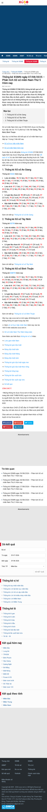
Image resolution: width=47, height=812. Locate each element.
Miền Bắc (6, 648)
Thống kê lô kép (9, 620)
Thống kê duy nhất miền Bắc (13, 586)
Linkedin (19, 427)
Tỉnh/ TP (5, 566)
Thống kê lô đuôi (9, 627)
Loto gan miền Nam (11, 341)
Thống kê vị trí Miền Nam (12, 599)
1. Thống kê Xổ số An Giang (15, 115)
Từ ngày (4, 555)
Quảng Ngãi (7, 664)
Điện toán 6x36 (8, 681)
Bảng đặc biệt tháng (12, 354)
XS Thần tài (7, 684)
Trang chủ (5, 72)
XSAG (12, 174)
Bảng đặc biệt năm (11, 358)
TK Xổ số (30, 56)
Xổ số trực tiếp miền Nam (14, 144)
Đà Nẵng (6, 667)
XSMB (8, 56)
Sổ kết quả (8, 384)
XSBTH (13, 273)
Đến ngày (5, 561)
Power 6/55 (7, 677)
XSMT (22, 56)
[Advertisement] (23, 28)
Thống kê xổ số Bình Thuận (24, 314)
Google (19, 423)
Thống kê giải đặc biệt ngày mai (16, 362)
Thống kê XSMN (31, 61)
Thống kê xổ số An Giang (23, 215)
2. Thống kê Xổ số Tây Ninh (15, 118)
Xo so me (18, 769)
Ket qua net (6, 769)
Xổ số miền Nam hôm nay (14, 148)
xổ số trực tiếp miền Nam (17, 325)
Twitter (29, 423)
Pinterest (8, 427)
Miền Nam (7, 705)
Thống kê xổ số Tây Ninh (23, 264)
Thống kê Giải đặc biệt (11, 630)
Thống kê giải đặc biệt (12, 345)
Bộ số (3, 550)
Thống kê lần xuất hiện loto (13, 633)
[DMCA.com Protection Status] (8, 809)
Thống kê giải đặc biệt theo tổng (16, 367)
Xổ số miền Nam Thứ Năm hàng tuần (18, 332)
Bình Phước (7, 658)
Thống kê (5, 61)
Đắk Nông (6, 671)
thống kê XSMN (27, 152)
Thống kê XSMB (17, 61)
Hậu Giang (7, 661)
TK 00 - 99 (7, 636)
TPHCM (6, 654)
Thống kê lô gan (9, 614)
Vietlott (17, 773)
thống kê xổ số (26, 336)
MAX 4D (6, 674)
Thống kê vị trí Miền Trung (12, 602)
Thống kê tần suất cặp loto (14, 380)
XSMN (15, 56)
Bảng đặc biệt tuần (11, 349)
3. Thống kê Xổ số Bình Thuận (16, 121)
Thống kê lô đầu (9, 623)
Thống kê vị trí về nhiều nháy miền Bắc (17, 595)
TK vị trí (38, 56)
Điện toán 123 (8, 687)
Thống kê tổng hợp (11, 371)
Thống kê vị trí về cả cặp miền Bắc (15, 592)
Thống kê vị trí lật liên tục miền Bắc (15, 589)
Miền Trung (7, 702)
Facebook (7, 423)
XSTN (12, 223)
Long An (6, 651)
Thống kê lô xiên (9, 617)
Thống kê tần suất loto (12, 375)
